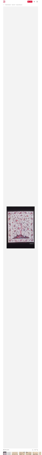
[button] (21, 227)
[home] (3, 4)
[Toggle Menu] (37, 2)
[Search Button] (34, 2)
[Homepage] (4, 2)
